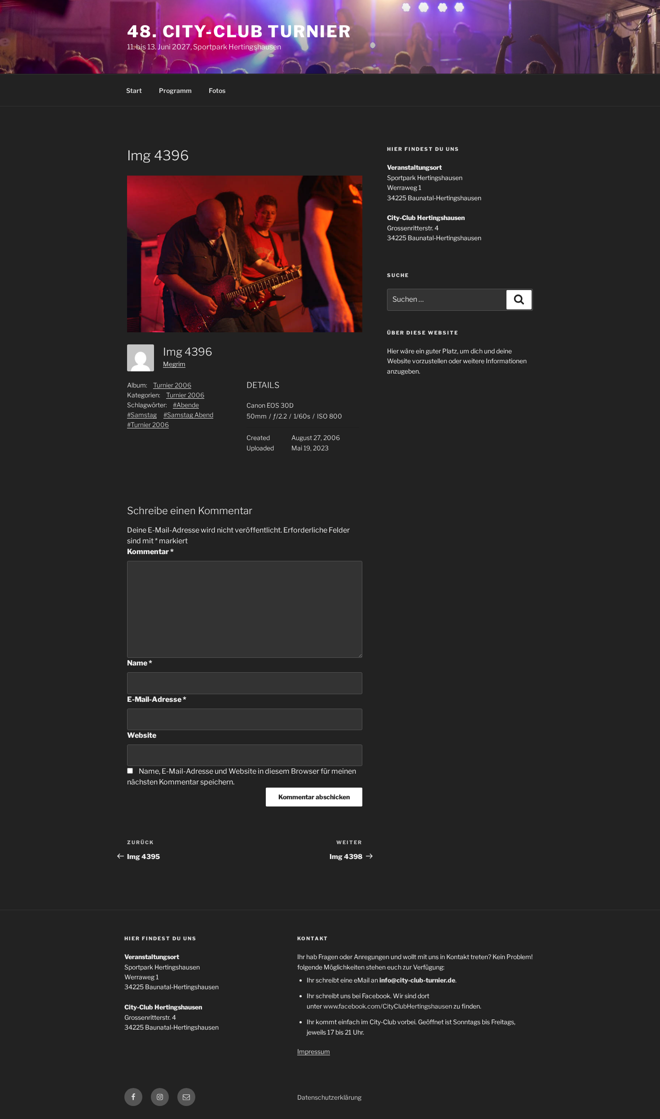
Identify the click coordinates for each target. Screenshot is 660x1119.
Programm (175, 90)
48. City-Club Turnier (239, 31)
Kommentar (150, 551)
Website (141, 735)
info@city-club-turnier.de (417, 980)
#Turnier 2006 (148, 424)
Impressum (313, 1051)
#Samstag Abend (188, 415)
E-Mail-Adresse (156, 699)
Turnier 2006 (172, 385)
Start (134, 90)
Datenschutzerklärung (329, 1097)
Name (139, 663)
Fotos (217, 90)
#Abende (186, 405)
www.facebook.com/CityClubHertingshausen (387, 1006)
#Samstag (142, 415)
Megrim (174, 364)
